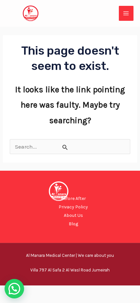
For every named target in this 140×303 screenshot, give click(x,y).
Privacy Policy (73, 207)
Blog (73, 224)
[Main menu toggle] (126, 13)
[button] (14, 288)
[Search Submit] (65, 147)
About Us (73, 215)
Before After (73, 198)
